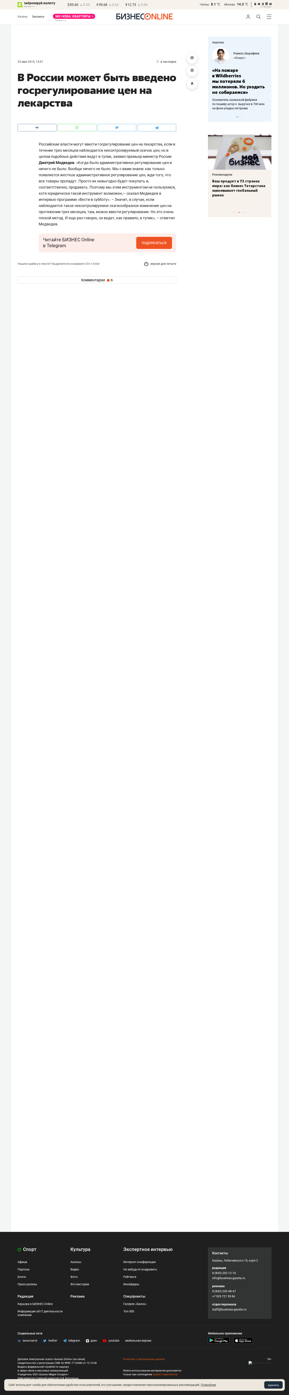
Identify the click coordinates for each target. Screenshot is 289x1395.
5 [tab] (241, 212)
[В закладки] (192, 71)
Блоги (22, 1276)
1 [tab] (237, 116)
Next (267, 117)
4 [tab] (239, 212)
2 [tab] (239, 116)
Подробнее (208, 1385)
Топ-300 (128, 1311)
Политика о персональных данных (144, 1359)
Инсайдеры (131, 1284)
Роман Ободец (264, 53)
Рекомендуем (262, 174)
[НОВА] (74, 17)
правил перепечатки (165, 1374)
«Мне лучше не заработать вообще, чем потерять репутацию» (258, 78)
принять (273, 1385)
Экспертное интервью (148, 1249)
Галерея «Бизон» (135, 1304)
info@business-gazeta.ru (228, 1278)
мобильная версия (138, 1340)
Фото (74, 1276)
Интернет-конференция (139, 1262)
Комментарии (97, 280)
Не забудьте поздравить (140, 1269)
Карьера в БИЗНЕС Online (35, 1304)
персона (218, 42)
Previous (214, 117)
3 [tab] (241, 116)
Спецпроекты (134, 1296)
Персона (23, 1269)
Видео (74, 1269)
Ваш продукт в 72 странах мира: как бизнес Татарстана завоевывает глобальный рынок (215, 188)
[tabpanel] (216, 166)
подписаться (154, 242)
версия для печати (163, 263)
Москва (229, 4)
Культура (80, 1249)
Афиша (22, 1262)
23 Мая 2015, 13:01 (30, 61)
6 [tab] (243, 212)
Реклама (77, 1296)
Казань (23, 16)
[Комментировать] (192, 58)
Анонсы (75, 1262)
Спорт (29, 1249)
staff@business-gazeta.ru (229, 1309)
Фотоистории (79, 1284)
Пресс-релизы (27, 1284)
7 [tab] (245, 212)
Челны (204, 4)
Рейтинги (129, 1276)
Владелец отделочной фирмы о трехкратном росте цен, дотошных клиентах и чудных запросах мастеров (259, 98)
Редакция (25, 1296)
